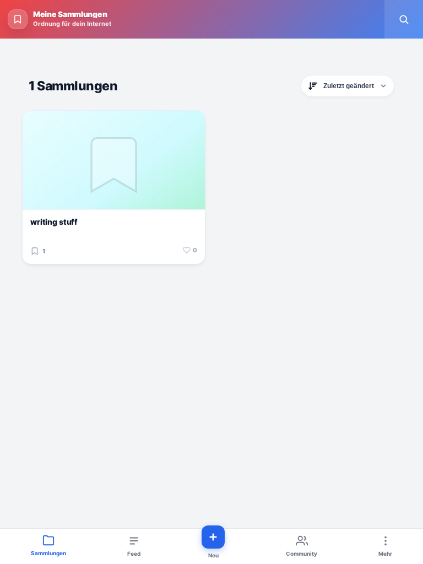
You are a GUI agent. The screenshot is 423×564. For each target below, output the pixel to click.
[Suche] (403, 19)
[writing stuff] (114, 160)
